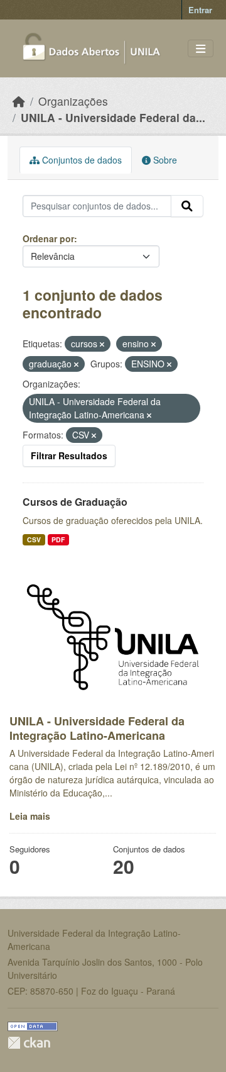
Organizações (73, 101)
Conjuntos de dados (81, 160)
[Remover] (102, 344)
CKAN (29, 1042)
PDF (58, 539)
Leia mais (29, 816)
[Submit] (187, 206)
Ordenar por (48, 238)
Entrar (200, 10)
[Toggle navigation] (200, 49)
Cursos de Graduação (75, 501)
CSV (34, 539)
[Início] (19, 101)
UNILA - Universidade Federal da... (113, 117)
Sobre (164, 160)
